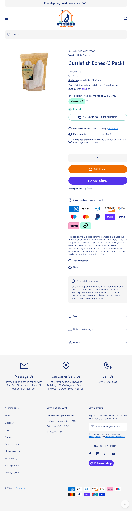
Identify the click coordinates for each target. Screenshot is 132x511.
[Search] (7, 34)
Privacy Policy (12, 472)
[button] (73, 267)
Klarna (8, 437)
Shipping (73, 80)
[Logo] (66, 18)
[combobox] (66, 34)
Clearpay (9, 422)
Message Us (24, 376)
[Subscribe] (123, 427)
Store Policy (11, 458)
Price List (113, 128)
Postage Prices (12, 465)
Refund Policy (12, 444)
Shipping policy (12, 451)
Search (8, 415)
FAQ (7, 430)
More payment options (80, 188)
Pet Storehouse (19, 488)
